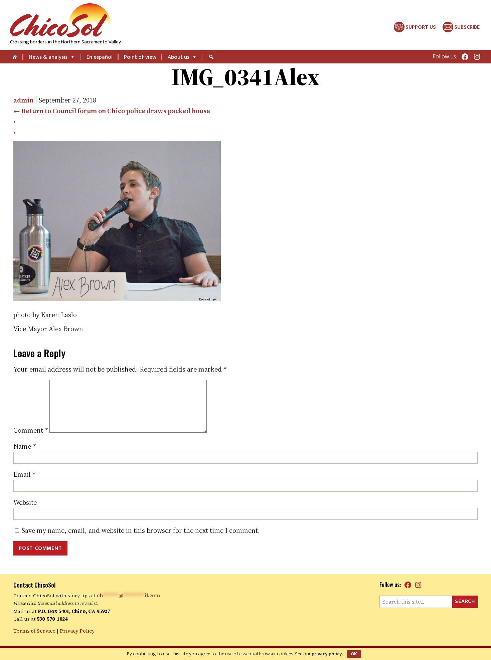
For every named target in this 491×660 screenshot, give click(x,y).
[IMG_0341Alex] (117, 298)
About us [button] (178, 57)
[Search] (212, 56)
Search (465, 601)
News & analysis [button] (48, 57)
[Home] (15, 56)
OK (354, 654)
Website (25, 502)
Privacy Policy (77, 631)
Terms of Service (34, 631)
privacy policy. (327, 654)
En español (100, 57)
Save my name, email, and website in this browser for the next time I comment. (141, 530)
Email (24, 474)
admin (23, 100)
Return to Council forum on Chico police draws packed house (111, 111)
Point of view (140, 57)
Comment (30, 430)
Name (24, 446)
